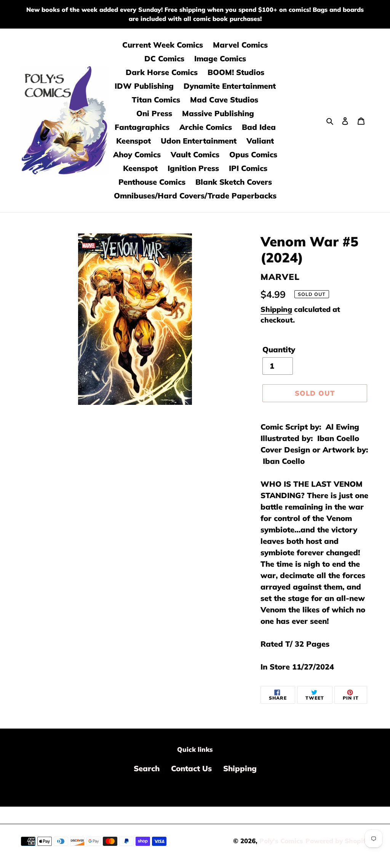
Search (147, 768)
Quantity (278, 349)
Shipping (276, 309)
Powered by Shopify (337, 841)
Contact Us (191, 768)
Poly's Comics (281, 841)
